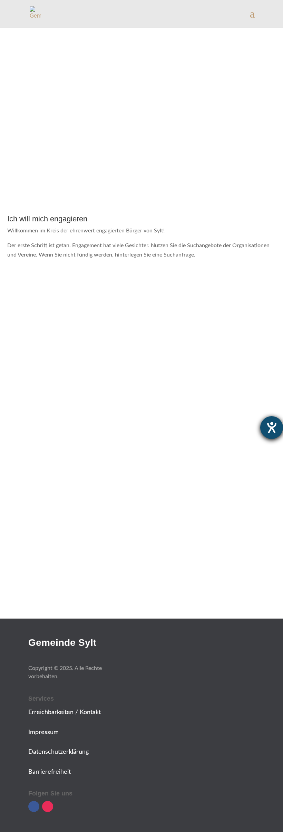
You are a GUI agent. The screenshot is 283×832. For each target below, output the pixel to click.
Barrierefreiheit (49, 772)
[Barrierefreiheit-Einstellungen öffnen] (271, 427)
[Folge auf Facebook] (33, 806)
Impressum (43, 732)
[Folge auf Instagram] (47, 806)
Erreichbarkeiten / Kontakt (64, 712)
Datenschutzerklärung (58, 752)
